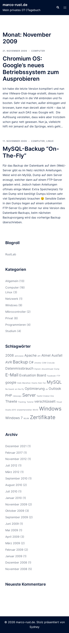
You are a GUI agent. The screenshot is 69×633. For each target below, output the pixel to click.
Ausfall (56, 355)
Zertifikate (42, 417)
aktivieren (19, 356)
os (47, 389)
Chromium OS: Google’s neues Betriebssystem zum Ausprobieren (31, 68)
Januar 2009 (13, 556)
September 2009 (16, 517)
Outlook (55, 389)
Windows (11, 305)
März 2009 (12, 543)
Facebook (51, 376)
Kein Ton (42, 383)
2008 (9, 355)
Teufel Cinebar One (45, 396)
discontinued (47, 369)
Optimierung (35, 389)
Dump (56, 369)
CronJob (51, 363)
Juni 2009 (12, 523)
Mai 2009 (11, 530)
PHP (8, 395)
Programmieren (15, 324)
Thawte (11, 401)
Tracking (22, 402)
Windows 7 (14, 418)
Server (29, 395)
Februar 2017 (14, 452)
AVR (8, 362)
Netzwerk (11, 298)
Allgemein (11, 281)
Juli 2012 (11, 465)
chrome (37, 363)
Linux (50, 141)
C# (31, 362)
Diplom (37, 369)
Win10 (35, 410)
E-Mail (11, 374)
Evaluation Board (32, 375)
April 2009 (12, 536)
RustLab (10, 254)
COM (44, 363)
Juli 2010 (11, 491)
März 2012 (12, 472)
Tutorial (30, 402)
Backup (20, 361)
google (10, 382)
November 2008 (16, 569)
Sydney (34, 627)
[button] (57, 7)
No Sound (9, 389)
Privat (9, 318)
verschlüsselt (45, 401)
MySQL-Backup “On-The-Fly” (31, 152)
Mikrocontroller (15, 311)
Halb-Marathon (24, 383)
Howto (34, 383)
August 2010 (13, 485)
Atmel (46, 355)
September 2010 (16, 478)
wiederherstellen (24, 410)
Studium (10, 331)
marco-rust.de (15, 5)
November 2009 (16, 504)
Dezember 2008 (16, 562)
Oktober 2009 (14, 510)
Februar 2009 (14, 549)
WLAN (26, 418)
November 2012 (16, 459)
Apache (30, 355)
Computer (38, 50)
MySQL (54, 382)
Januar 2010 (13, 498)
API (39, 356)
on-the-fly (19, 389)
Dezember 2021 (16, 446)
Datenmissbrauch (19, 368)
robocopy (17, 396)
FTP (58, 376)
